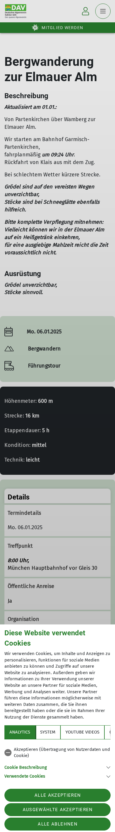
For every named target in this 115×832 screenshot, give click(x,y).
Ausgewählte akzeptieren (58, 809)
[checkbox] (57, 752)
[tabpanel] (57, 762)
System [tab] (47, 732)
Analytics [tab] (19, 732)
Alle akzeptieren (57, 795)
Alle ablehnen (57, 824)
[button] (57, 767)
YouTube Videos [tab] (82, 732)
